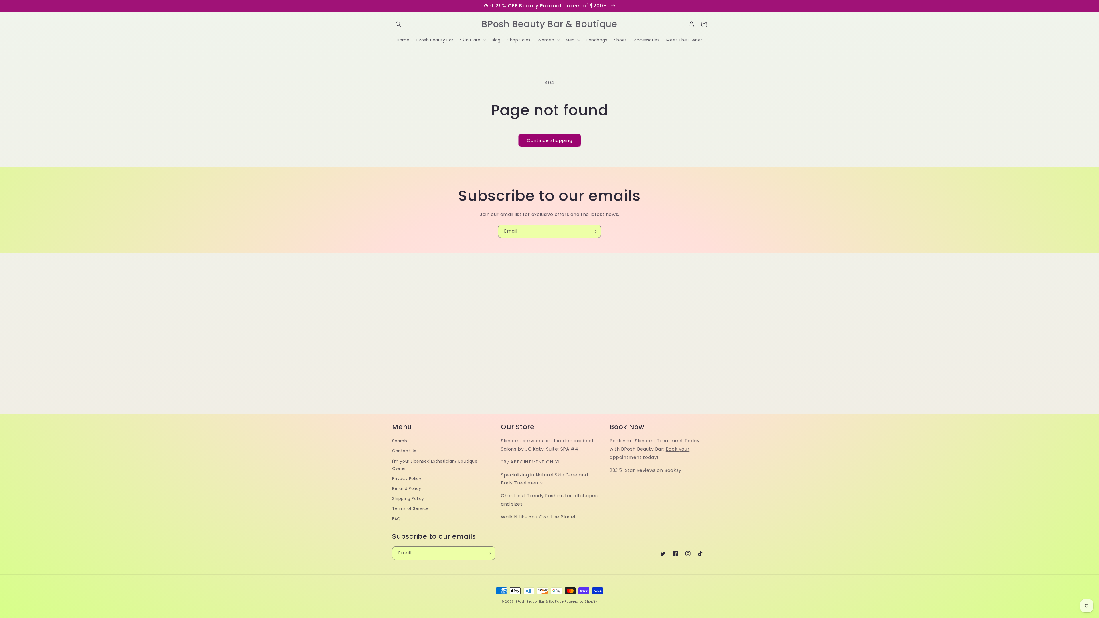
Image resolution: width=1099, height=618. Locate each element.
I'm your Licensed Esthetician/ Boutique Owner (434, 464)
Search (399, 441)
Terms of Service (410, 508)
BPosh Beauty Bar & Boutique (540, 601)
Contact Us (404, 451)
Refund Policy (406, 488)
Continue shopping (549, 140)
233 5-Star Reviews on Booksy (645, 470)
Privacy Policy (406, 478)
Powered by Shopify (581, 601)
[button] (398, 24)
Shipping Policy (408, 498)
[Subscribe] (594, 231)
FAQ (396, 519)
